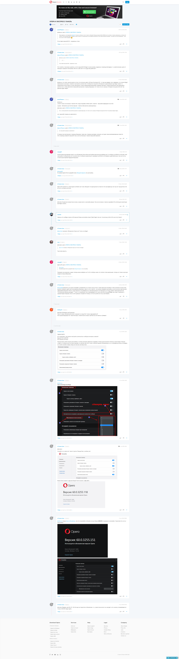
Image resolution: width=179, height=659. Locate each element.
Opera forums (90, 629)
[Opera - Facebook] (50, 654)
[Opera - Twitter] (52, 654)
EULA (105, 631)
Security (106, 626)
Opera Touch (53, 645)
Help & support (91, 626)
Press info (123, 627)
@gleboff (73, 35)
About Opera (124, 626)
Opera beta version (55, 634)
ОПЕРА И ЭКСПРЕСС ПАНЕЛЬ (73, 32)
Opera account (74, 627)
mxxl (58, 242)
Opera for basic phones (56, 647)
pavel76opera (60, 29)
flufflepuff (59, 309)
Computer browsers (54, 625)
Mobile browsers (53, 638)
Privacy (105, 627)
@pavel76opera (68, 52)
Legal (105, 622)
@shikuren (59, 383)
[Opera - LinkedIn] (57, 654)
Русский (53, 24)
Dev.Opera (89, 631)
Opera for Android (54, 641)
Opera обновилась (70, 521)
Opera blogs (90, 627)
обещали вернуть (81, 172)
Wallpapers (73, 629)
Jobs (122, 629)
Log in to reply (126, 24)
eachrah (59, 214)
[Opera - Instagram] (60, 654)
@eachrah (68, 228)
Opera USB (53, 636)
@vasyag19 (68, 168)
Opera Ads (73, 631)
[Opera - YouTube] (55, 654)
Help (88, 622)
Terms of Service (108, 633)
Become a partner (125, 633)
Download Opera (90, 11)
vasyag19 (59, 151)
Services (73, 622)
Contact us (123, 635)
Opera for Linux (54, 632)
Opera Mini (53, 643)
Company (124, 622)
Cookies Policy (107, 629)
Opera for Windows (54, 628)
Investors (123, 631)
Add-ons (73, 626)
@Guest (67, 79)
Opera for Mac (53, 630)
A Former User (60, 52)
